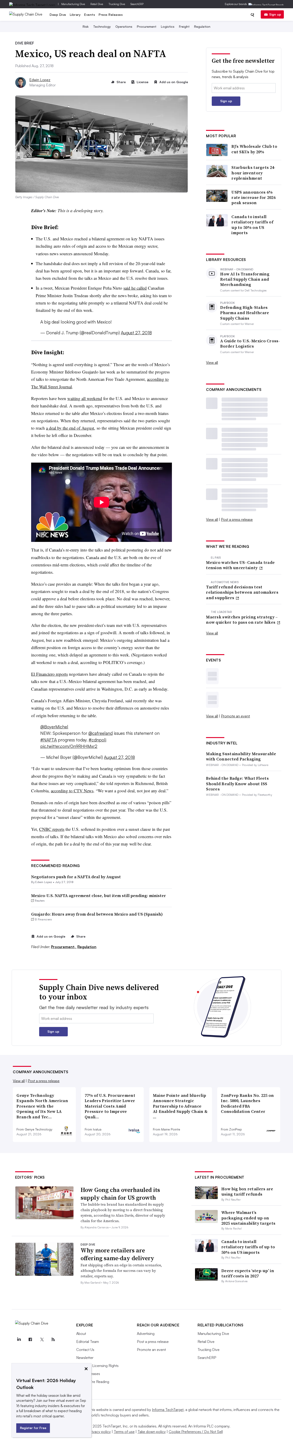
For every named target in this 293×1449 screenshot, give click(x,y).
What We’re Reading (92, 1381)
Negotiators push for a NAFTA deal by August (76, 877)
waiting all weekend (84, 398)
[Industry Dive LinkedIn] (19, 1339)
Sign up (275, 14)
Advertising (146, 1333)
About (81, 1333)
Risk (86, 26)
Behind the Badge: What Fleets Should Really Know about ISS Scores (237, 784)
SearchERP (137, 4)
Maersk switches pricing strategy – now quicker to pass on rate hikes (242, 619)
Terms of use (124, 1431)
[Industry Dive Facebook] (30, 1339)
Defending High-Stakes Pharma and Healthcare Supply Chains (244, 313)
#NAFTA (48, 740)
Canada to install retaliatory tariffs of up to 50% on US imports (252, 225)
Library (75, 14)
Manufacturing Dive (73, 4)
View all (212, 362)
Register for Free (33, 1428)
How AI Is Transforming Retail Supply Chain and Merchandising (244, 279)
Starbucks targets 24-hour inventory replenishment (253, 173)
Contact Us (85, 1349)
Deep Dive (58, 14)
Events (89, 14)
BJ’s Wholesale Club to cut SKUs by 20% (254, 149)
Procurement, (63, 946)
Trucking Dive (117, 4)
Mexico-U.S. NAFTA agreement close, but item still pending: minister (98, 895)
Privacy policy (100, 1431)
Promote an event (235, 716)
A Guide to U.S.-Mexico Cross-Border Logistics (250, 343)
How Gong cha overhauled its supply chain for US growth (120, 1194)
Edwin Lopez (39, 79)
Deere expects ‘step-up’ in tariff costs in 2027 (247, 1273)
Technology (102, 26)
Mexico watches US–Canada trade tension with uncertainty (240, 565)
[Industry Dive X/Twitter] (41, 1339)
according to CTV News (72, 790)
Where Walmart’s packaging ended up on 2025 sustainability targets (248, 1218)
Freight (184, 26)
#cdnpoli (97, 740)
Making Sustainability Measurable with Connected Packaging (241, 756)
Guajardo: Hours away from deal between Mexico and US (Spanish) (97, 914)
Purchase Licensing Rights (97, 1365)
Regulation (202, 26)
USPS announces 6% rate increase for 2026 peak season (253, 197)
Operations (123, 26)
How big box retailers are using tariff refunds (247, 1191)
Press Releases (111, 14)
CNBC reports (51, 829)
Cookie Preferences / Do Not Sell (196, 1431)
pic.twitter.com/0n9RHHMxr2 (68, 746)
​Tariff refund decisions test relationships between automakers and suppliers (242, 592)
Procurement (146, 26)
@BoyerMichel (54, 727)
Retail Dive (96, 4)
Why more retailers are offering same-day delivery (117, 1254)
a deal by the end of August (70, 428)
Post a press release (237, 519)
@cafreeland (100, 733)
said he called (135, 288)
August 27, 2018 (136, 332)
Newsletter (84, 1357)
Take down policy (152, 1431)
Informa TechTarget (168, 1409)
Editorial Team (87, 1341)
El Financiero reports (49, 674)
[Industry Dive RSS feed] (53, 1339)
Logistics (167, 26)
